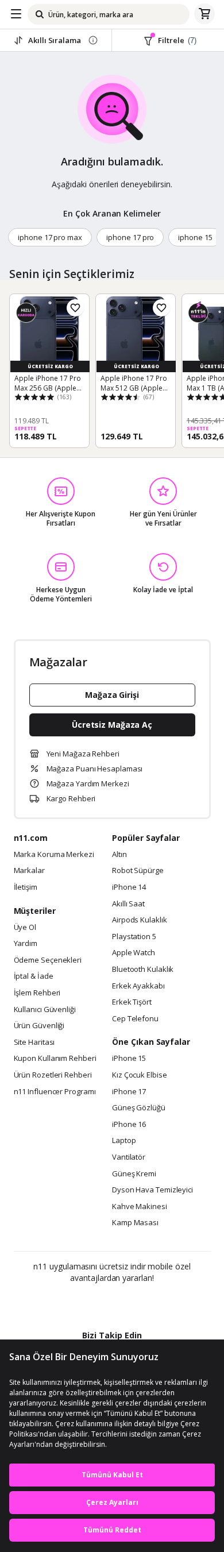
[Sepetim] (204, 14)
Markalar (29, 870)
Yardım (25, 943)
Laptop (124, 1140)
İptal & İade (33, 976)
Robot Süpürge (138, 870)
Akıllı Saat (128, 904)
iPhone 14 (129, 887)
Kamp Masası (135, 1222)
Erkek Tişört (132, 1002)
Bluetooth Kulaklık (142, 969)
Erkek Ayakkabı (138, 986)
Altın (119, 854)
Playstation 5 (134, 936)
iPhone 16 (129, 1124)
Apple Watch (133, 953)
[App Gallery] (143, 1302)
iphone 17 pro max (50, 237)
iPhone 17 (129, 1092)
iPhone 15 (129, 1058)
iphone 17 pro (130, 237)
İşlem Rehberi (37, 993)
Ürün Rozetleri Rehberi (53, 1075)
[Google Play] (77, 1302)
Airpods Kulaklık (139, 920)
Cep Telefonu (135, 1019)
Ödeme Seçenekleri (48, 960)
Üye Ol (25, 927)
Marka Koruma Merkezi (54, 854)
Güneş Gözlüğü (138, 1108)
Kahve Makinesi (139, 1206)
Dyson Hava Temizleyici (152, 1190)
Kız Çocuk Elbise (139, 1075)
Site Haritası (34, 1042)
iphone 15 (195, 237)
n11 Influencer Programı (55, 1092)
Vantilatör (128, 1157)
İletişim (25, 887)
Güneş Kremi (134, 1174)
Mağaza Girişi (112, 694)
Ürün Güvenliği (39, 1025)
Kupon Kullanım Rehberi (55, 1058)
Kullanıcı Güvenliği (45, 1009)
